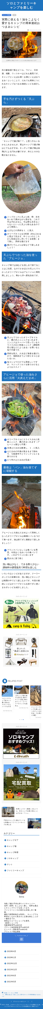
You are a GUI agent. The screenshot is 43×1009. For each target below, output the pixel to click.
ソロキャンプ (12, 858)
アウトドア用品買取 (12, 932)
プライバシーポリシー (19, 1001)
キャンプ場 (11, 846)
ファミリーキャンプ (15, 870)
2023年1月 (11, 957)
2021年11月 (12, 969)
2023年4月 (11, 951)
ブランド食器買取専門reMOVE (16, 927)
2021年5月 (11, 982)
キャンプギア (12, 840)
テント (10, 864)
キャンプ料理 (6, 15)
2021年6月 (11, 975)
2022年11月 (12, 963)
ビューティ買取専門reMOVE (15, 929)
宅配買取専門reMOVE (13, 925)
